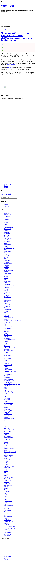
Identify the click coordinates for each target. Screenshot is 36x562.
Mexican (7, 338)
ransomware (8, 327)
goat (6, 390)
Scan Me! (7, 204)
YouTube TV (8, 331)
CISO (6, 246)
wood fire (7, 483)
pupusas (7, 265)
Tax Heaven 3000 (9, 466)
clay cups (7, 447)
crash (6, 393)
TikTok (6, 230)
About (6, 187)
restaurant (7, 502)
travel (6, 499)
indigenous (7, 343)
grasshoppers (8, 501)
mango (6, 301)
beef (6, 471)
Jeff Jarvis (7, 512)
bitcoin (6, 316)
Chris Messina (8, 382)
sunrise (6, 445)
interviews (7, 532)
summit (6, 513)
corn (6, 401)
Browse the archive (6, 194)
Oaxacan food (8, 238)
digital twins (8, 309)
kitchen (6, 523)
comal (6, 395)
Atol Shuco (8, 333)
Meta (6, 222)
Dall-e (6, 486)
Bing (6, 252)
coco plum (7, 361)
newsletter (7, 510)
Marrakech (7, 293)
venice (6, 235)
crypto (6, 366)
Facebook (7, 229)
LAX (6, 515)
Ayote (6, 433)
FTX (6, 249)
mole (6, 388)
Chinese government (10, 339)
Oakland (6, 29)
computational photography (12, 384)
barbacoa (7, 295)
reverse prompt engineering (12, 528)
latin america (8, 300)
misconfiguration (9, 437)
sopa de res (7, 292)
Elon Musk (7, 233)
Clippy (6, 461)
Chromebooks (8, 374)
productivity (8, 287)
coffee (6, 256)
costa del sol (8, 328)
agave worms (8, 403)
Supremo (7, 363)
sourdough (7, 436)
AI (5, 224)
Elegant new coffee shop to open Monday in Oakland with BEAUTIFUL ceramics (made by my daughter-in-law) (17, 36)
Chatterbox (7, 357)
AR (5, 472)
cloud (6, 330)
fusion (6, 336)
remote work (8, 284)
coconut (7, 453)
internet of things (9, 385)
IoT (5, 259)
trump (6, 496)
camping (7, 531)
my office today (9, 248)
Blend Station (8, 455)
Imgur (6, 458)
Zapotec (7, 488)
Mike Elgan (8, 5)
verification (7, 520)
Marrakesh (7, 479)
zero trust (7, 276)
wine (6, 243)
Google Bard (8, 306)
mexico (6, 218)
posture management (10, 347)
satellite (6, 442)
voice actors (8, 365)
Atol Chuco (8, 414)
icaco (6, 387)
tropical (6, 441)
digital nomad (8, 227)
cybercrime (7, 491)
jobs (6, 504)
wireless (7, 428)
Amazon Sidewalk (9, 429)
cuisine (6, 494)
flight (6, 324)
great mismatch (9, 516)
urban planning (9, 369)
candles (6, 507)
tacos (6, 240)
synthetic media (9, 286)
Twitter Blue (8, 480)
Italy (6, 271)
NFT (6, 434)
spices (6, 352)
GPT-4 (6, 282)
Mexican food (8, 317)
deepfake (7, 275)
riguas (6, 319)
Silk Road (7, 535)
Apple (6, 225)
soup (6, 257)
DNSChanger (8, 379)
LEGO (6, 279)
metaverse (7, 244)
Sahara (6, 373)
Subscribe (7, 206)
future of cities (8, 308)
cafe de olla (8, 415)
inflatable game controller (11, 371)
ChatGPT (7, 221)
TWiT (6, 267)
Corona (6, 417)
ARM (6, 475)
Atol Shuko (8, 407)
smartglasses (8, 355)
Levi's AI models (9, 448)
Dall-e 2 (7, 509)
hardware (7, 463)
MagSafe (7, 529)
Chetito (6, 425)
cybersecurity (8, 263)
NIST (6, 396)
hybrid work (8, 456)
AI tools (7, 412)
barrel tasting (8, 524)
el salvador (7, 216)
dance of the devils (10, 526)
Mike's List (7, 241)
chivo (6, 423)
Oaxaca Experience (10, 452)
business (7, 305)
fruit (6, 420)
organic (6, 493)
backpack (7, 464)
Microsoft (7, 281)
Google (6, 237)
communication (9, 350)
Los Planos (7, 376)
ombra (6, 341)
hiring (6, 518)
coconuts (7, 325)
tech (6, 298)
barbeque (7, 262)
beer (6, 278)
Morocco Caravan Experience (13, 320)
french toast (8, 377)
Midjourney (8, 358)
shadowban (8, 450)
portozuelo (7, 273)
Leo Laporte (8, 485)
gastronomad (8, 251)
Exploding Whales (9, 411)
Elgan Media (7, 184)
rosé (6, 354)
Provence (7, 346)
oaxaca (7, 213)
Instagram (7, 289)
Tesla (6, 254)
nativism (7, 439)
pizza (6, 312)
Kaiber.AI (7, 467)
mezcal (6, 290)
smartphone (8, 322)
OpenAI (7, 260)
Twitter (6, 219)
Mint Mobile (8, 335)
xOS (6, 368)
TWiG (6, 232)
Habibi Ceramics (10, 64)
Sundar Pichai (8, 521)
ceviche (6, 482)
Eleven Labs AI (9, 380)
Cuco (6, 469)
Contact (6, 186)
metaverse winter (9, 418)
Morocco (7, 490)
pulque (6, 268)
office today (8, 404)
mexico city (8, 214)
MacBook (7, 398)
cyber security (8, 270)
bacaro (6, 349)
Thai (6, 311)
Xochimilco (8, 444)
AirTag (6, 474)
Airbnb (6, 303)
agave (6, 360)
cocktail (7, 497)
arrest (6, 406)
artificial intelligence (10, 392)
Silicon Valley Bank (10, 477)
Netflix (6, 344)
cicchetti (7, 409)
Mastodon (7, 399)
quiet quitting (8, 460)
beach (6, 426)
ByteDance (7, 297)
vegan (6, 422)
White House (8, 431)
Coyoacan (7, 534)
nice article (10, 67)
